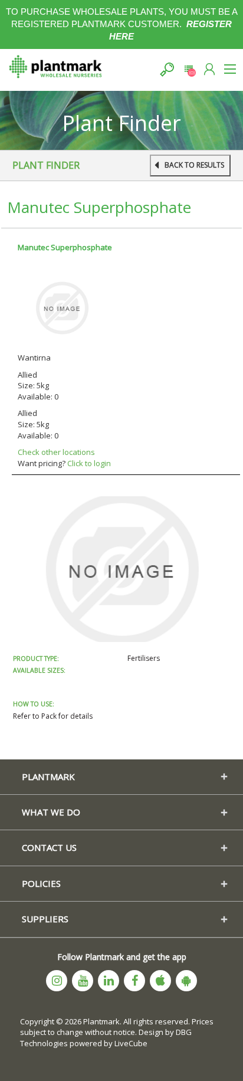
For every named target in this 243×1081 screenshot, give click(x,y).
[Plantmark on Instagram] (56, 980)
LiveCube (130, 1043)
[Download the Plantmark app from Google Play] (186, 980)
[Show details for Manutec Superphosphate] (62, 307)
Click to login (89, 463)
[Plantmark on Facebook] (134, 980)
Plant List (188, 69)
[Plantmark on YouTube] (82, 980)
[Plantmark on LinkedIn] (108, 980)
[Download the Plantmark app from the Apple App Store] (160, 980)
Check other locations (56, 452)
